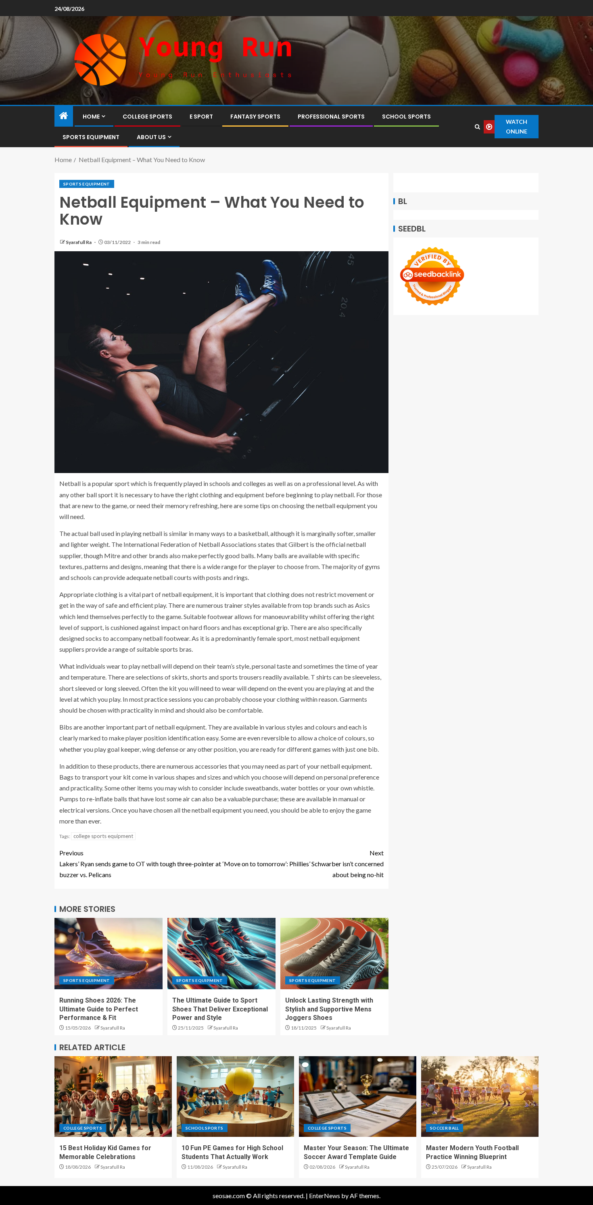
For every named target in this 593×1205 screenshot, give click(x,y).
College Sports (147, 117)
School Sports (406, 117)
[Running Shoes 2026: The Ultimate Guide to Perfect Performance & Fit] (108, 953)
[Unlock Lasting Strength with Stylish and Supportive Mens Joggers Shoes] (334, 953)
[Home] (63, 116)
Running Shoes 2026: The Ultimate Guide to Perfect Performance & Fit (98, 1009)
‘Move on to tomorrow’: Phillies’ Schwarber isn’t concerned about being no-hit (303, 863)
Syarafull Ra (79, 242)
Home (91, 117)
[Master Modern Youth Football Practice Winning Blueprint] (480, 1096)
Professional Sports (331, 117)
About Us (151, 137)
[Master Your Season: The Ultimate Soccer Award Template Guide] (357, 1096)
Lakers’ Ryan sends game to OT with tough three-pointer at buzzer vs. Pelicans (140, 863)
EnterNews (324, 1195)
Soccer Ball (444, 1128)
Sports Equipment (91, 137)
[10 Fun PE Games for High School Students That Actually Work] (235, 1096)
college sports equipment (103, 836)
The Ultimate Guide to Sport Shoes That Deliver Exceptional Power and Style (220, 1009)
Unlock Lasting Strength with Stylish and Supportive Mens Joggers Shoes (329, 1009)
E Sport (201, 117)
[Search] (477, 127)
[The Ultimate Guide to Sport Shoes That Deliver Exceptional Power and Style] (221, 953)
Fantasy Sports (255, 117)
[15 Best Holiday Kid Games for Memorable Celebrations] (113, 1096)
